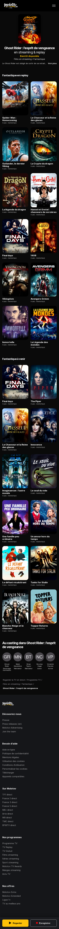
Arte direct (7, 813)
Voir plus (52, 63)
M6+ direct (7, 810)
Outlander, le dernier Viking (13, 165)
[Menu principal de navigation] (54, 5)
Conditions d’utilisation (13, 765)
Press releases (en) (12, 724)
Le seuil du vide (39, 490)
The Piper (36, 401)
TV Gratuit (7, 851)
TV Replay (7, 847)
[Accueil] (10, 6)
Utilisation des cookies (13, 761)
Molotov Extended (11, 896)
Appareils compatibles (13, 776)
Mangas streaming (11, 870)
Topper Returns (39, 626)
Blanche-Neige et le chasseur (13, 627)
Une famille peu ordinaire (10, 537)
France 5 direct (9, 806)
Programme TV (9, 843)
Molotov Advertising (12, 727)
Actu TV (6, 874)
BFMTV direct (9, 825)
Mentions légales (10, 757)
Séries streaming (10, 858)
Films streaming (10, 854)
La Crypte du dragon (42, 163)
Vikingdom (8, 299)
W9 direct (7, 817)
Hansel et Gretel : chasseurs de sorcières (44, 210)
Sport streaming (10, 862)
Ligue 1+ (6, 899)
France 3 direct (9, 802)
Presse (5, 720)
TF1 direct (7, 794)
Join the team (9, 731)
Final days (7, 255)
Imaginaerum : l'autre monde (13, 491)
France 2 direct (9, 798)
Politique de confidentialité (15, 753)
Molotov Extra (9, 892)
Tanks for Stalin (39, 582)
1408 (33, 255)
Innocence (36, 444)
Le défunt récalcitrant (14, 582)
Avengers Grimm (40, 299)
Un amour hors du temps (40, 537)
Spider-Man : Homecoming (9, 119)
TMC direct (7, 821)
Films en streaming (23, 59)
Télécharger (8, 772)
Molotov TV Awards (12, 866)
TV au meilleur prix (11, 903)
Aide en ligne (8, 749)
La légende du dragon (14, 209)
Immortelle (8, 342)
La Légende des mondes (39, 343)
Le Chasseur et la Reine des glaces (43, 119)
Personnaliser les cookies (14, 768)
